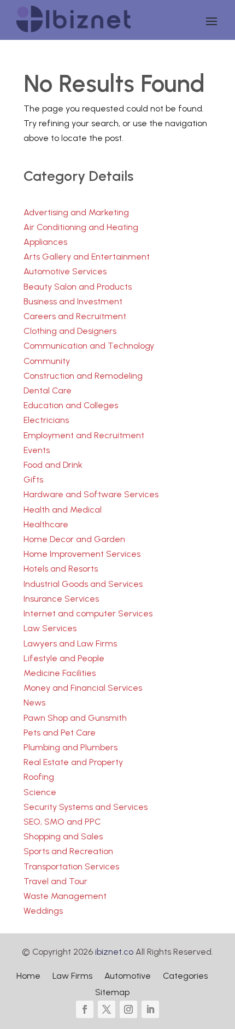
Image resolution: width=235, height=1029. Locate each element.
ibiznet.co (114, 951)
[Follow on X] (106, 1009)
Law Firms (72, 976)
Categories (185, 976)
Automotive (127, 976)
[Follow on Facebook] (84, 1009)
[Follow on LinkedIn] (150, 1009)
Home (28, 976)
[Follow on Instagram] (128, 1009)
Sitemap (112, 993)
